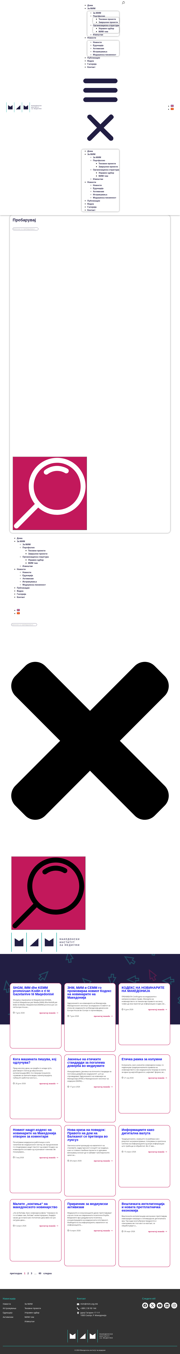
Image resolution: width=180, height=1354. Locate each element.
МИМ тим (103, 31)
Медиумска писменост (104, 54)
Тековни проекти (107, 19)
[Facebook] (145, 1305)
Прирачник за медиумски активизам (87, 1205)
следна (47, 1273)
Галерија (91, 64)
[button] (100, 109)
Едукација (98, 45)
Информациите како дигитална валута (138, 1131)
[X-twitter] (152, 1305)
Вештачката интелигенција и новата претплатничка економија (143, 1207)
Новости (97, 42)
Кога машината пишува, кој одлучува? (34, 1060)
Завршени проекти (108, 22)
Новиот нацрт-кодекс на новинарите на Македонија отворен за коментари (34, 1133)
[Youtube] (160, 1305)
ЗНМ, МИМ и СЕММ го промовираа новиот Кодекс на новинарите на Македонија (89, 992)
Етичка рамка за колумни (142, 1059)
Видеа (90, 61)
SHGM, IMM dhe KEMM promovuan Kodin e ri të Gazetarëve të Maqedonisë (33, 991)
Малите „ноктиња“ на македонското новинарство (35, 1205)
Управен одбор (106, 28)
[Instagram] (174, 1305)
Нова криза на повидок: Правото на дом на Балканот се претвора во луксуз (87, 1134)
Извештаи (98, 34)
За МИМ (97, 13)
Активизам (98, 48)
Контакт (91, 67)
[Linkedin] (167, 1305)
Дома (90, 5)
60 (40, 1273)
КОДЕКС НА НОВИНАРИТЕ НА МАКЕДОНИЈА (143, 989)
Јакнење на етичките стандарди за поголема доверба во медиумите (86, 1062)
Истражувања (100, 51)
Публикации (93, 58)
